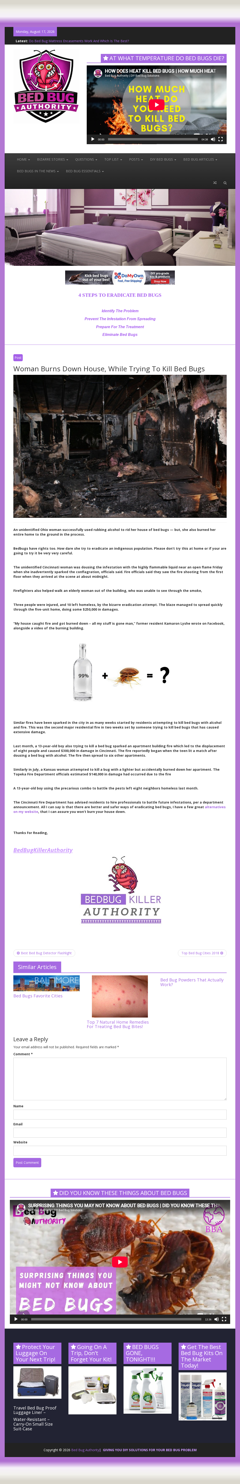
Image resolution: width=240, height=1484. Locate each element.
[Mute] (213, 139)
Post (18, 357)
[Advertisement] (85, 10)
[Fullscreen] (220, 139)
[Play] (92, 139)
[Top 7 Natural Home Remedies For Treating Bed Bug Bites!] (120, 996)
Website (20, 1142)
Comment (23, 1054)
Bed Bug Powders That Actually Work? (58, 41)
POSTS (135, 159)
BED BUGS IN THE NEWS (36, 171)
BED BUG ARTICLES (199, 159)
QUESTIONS (85, 159)
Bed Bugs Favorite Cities (38, 996)
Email (17, 1124)
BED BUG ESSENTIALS (83, 171)
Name (18, 1106)
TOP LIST (112, 159)
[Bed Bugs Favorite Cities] (46, 983)
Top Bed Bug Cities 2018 (200, 953)
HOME (22, 159)
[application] (157, 104)
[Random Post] (215, 183)
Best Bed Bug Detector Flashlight (46, 953)
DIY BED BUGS (162, 159)
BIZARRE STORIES (51, 159)
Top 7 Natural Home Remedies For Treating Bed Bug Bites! (118, 1024)
